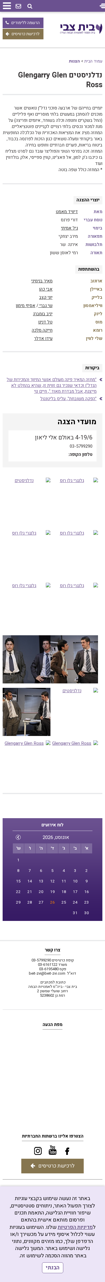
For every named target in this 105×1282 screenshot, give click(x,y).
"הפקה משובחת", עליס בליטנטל (68, 398)
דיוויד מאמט (67, 211)
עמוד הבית (93, 61)
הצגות (74, 61)
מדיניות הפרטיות (75, 1227)
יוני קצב (45, 297)
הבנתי (53, 1268)
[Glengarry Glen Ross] (26, 764)
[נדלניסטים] (26, 502)
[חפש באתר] (29, 6)
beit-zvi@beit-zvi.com (47, 973)
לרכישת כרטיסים (25, 34)
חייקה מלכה (42, 330)
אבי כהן (45, 289)
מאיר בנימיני (41, 281)
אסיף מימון (25, 305)
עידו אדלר (43, 338)
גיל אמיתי (69, 228)
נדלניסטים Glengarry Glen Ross (60, 80)
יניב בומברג (42, 314)
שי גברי (45, 305)
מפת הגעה (52, 1024)
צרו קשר (52, 950)
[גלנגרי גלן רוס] (74, 502)
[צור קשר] (18, 6)
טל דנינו (45, 322)
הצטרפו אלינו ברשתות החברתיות (52, 1136)
